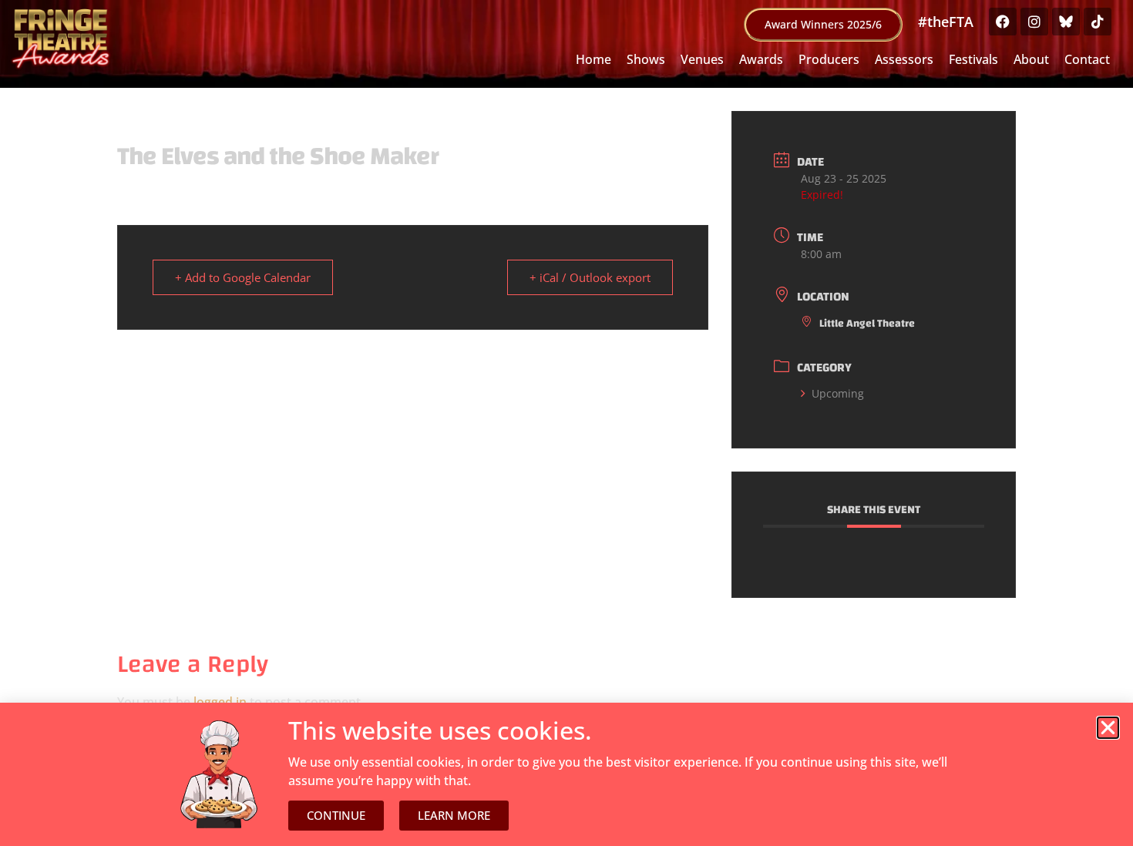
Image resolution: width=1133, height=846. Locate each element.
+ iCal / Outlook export (590, 277)
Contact (1087, 59)
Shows (646, 59)
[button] (1108, 727)
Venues (702, 59)
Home (593, 59)
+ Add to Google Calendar (243, 277)
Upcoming (838, 393)
